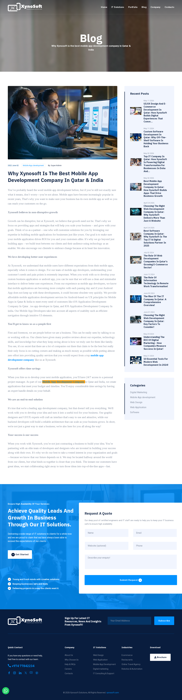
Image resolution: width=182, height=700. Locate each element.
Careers (68, 669)
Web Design (98, 655)
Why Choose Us (71, 660)
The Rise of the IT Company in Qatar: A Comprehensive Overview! (155, 301)
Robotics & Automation (132, 669)
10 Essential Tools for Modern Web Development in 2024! (156, 361)
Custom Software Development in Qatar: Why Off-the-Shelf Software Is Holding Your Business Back (156, 139)
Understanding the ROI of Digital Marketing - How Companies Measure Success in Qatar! (155, 343)
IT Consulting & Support (103, 673)
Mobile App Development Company (63, 381)
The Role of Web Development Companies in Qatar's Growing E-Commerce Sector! (156, 261)
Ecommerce (127, 655)
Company (156, 7)
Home (104, 7)
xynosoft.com (112, 692)
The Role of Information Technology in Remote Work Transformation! (156, 282)
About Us (69, 655)
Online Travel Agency (131, 664)
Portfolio (133, 7)
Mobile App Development (104, 664)
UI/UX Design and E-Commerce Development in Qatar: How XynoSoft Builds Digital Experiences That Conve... (155, 112)
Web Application (100, 660)
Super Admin (56, 165)
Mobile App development (33, 165)
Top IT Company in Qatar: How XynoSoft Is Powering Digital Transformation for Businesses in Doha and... (155, 164)
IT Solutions (117, 7)
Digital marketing (100, 669)
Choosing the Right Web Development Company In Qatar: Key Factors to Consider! (154, 321)
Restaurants (127, 660)
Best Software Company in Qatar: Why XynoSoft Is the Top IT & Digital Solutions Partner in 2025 (155, 238)
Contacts (169, 7)
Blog (144, 7)
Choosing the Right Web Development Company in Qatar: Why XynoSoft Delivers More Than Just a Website (154, 213)
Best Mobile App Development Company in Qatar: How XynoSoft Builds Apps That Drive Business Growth (155, 188)
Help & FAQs (70, 664)
